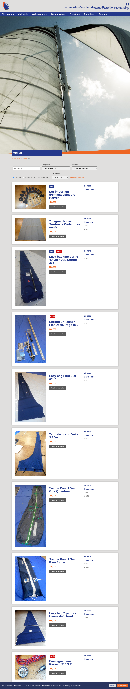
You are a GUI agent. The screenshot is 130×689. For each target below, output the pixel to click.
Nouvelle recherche (77, 177)
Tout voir (18, 177)
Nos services (58, 14)
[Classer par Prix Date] (60, 177)
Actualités (89, 14)
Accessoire (24, 158)
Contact (103, 14)
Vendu (44, 177)
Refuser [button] (112, 685)
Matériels (23, 14)
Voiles (18, 158)
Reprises (75, 14)
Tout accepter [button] (122, 685)
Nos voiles (8, 14)
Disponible (31, 177)
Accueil (14, 158)
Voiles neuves (39, 14)
